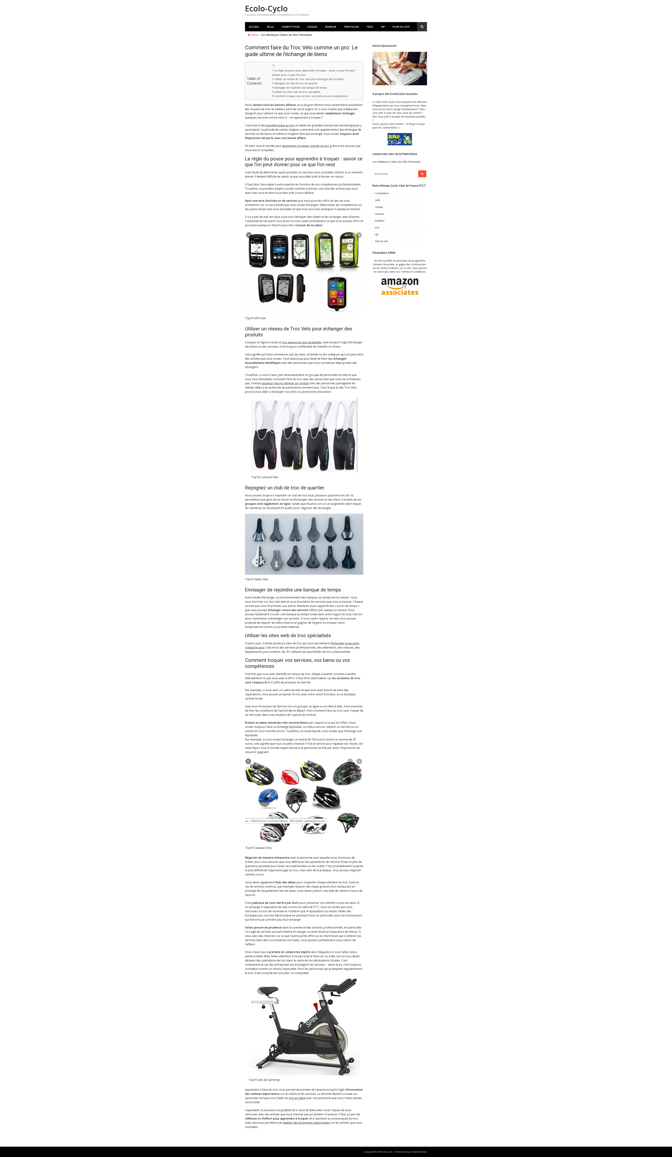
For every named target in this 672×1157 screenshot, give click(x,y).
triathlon (351, 26)
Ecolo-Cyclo (266, 8)
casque (312, 26)
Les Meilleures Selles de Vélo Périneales (286, 35)
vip (383, 26)
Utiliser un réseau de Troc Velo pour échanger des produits (309, 79)
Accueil (254, 26)
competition (290, 26)
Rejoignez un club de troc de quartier (296, 83)
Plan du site (401, 26)
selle (270, 26)
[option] (342, 35)
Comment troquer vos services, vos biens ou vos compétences (311, 96)
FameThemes (420, 1151)
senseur (330, 26)
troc (369, 26)
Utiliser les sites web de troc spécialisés (297, 91)
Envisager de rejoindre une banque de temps (300, 87)
